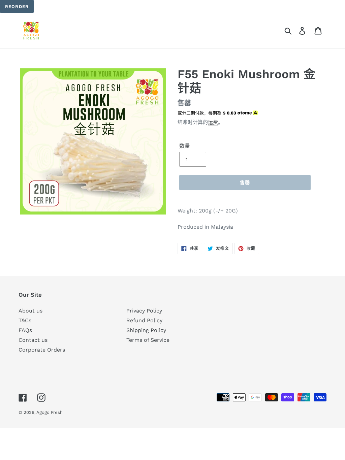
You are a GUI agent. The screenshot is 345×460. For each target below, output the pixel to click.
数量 (184, 146)
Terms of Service (147, 340)
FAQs (25, 330)
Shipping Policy (146, 330)
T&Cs (25, 320)
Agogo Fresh (49, 412)
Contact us (33, 340)
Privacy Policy (144, 310)
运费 (213, 122)
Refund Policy (144, 320)
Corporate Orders (42, 350)
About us (30, 310)
